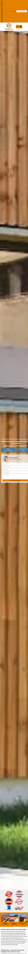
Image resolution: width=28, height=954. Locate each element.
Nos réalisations (8, 449)
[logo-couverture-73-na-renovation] (9, 27)
